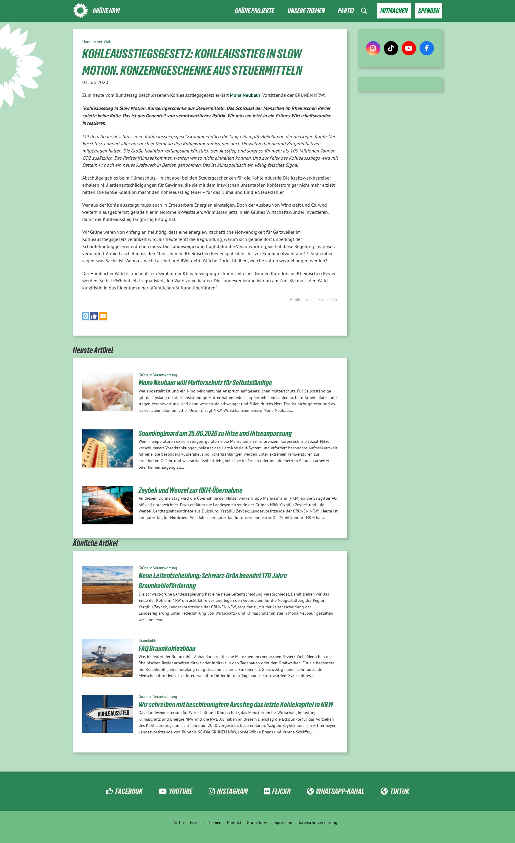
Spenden (428, 11)
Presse (195, 822)
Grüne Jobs (257, 822)
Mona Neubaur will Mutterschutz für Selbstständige (205, 382)
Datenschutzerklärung (317, 822)
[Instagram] (373, 48)
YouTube (181, 791)
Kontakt (234, 822)
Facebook (128, 791)
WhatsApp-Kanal (340, 791)
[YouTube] (409, 48)
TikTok (399, 791)
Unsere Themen (306, 11)
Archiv (179, 822)
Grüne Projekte (254, 11)
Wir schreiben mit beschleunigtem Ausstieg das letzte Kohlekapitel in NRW (236, 704)
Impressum (282, 822)
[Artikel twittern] (85, 316)
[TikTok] (391, 48)
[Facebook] (427, 48)
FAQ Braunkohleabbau (167, 648)
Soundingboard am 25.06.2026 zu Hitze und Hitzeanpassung (215, 433)
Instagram (232, 791)
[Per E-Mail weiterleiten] (103, 316)
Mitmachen (394, 11)
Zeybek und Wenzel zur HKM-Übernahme (191, 490)
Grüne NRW (106, 11)
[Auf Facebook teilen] (94, 316)
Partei (346, 11)
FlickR (281, 791)
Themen (214, 822)
